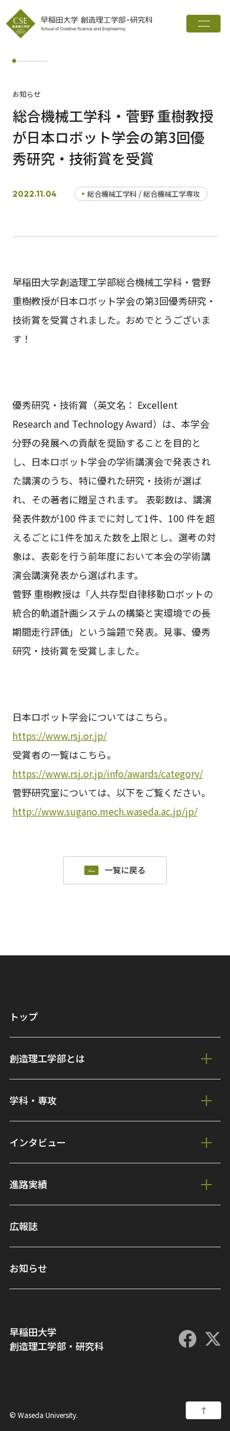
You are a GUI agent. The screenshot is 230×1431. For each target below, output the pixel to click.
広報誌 (23, 1226)
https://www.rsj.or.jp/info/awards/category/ (107, 773)
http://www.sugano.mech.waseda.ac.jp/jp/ (105, 811)
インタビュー (37, 1142)
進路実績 (28, 1184)
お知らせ (28, 1268)
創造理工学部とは (47, 1058)
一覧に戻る (125, 870)
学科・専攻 (33, 1100)
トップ (23, 1016)
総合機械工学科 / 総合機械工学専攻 (143, 193)
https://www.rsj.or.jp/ (59, 735)
